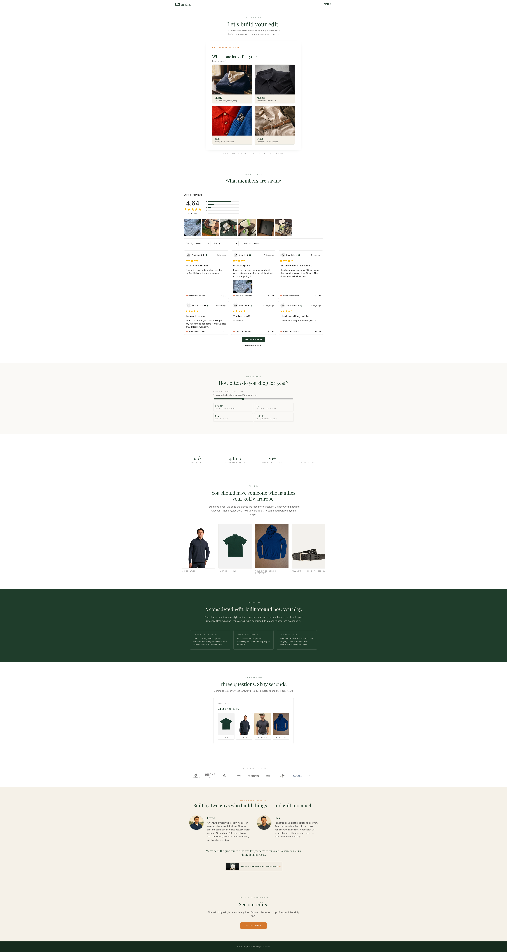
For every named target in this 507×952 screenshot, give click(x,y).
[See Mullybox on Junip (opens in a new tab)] (259, 345)
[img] (204, 255)
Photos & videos (252, 243)
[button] (222, 201)
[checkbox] (253, 243)
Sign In (328, 4)
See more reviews (253, 339)
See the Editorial (254, 925)
